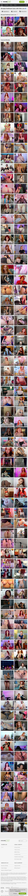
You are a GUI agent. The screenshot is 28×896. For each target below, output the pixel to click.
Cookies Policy (17, 854)
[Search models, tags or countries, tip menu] (26, 5)
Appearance (6, 11)
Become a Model (4, 865)
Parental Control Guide (18, 856)
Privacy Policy (17, 847)
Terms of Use (17, 849)
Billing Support (17, 868)
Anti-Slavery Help (17, 859)
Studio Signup (4, 868)
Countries (15, 11)
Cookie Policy (18, 891)
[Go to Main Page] (8, 1)
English (21, 840)
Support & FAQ (17, 865)
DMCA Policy (17, 852)
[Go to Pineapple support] (2, 891)
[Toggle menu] (1, 2)
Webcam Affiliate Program (6, 870)
